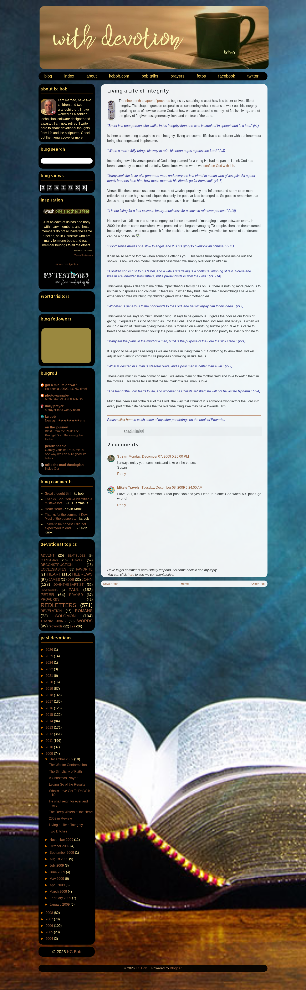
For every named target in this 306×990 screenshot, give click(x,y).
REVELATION (51, 611)
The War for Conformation (68, 765)
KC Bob (74, 951)
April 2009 (58, 885)
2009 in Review (60, 818)
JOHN (87, 579)
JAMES (54, 579)
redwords (55, 626)
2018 (50, 695)
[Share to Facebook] (138, 431)
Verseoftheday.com (83, 255)
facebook (226, 76)
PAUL (74, 589)
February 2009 (61, 898)
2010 (50, 747)
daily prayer (54, 406)
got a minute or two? (61, 385)
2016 (50, 708)
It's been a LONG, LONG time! (66, 388)
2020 (50, 682)
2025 (50, 656)
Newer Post (110, 583)
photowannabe (57, 395)
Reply (121, 474)
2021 (50, 675)
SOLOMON (65, 616)
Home (185, 583)
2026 (50, 649)
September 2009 (62, 852)
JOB (71, 579)
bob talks (150, 76)
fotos (201, 76)
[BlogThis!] (130, 431)
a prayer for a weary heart (62, 410)
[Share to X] (134, 431)
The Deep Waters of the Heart (71, 812)
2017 (50, 701)
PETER (47, 594)
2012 (50, 734)
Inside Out (52, 468)
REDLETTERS (58, 605)
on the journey (56, 427)
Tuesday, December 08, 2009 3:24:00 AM (172, 487)
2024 (50, 662)
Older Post (258, 583)
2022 (50, 669)
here (131, 574)
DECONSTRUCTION (57, 565)
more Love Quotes (67, 264)
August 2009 (59, 859)
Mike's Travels (128, 487)
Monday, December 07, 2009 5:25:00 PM (159, 456)
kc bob (50, 416)
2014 (50, 721)
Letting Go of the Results (67, 784)
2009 (50, 753)
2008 (50, 913)
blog (48, 76)
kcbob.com (119, 76)
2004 (50, 938)
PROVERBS (50, 599)
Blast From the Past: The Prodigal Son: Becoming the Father (64, 435)
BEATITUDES (76, 555)
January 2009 (60, 904)
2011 (49, 740)
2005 (50, 932)
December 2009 (62, 759)
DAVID (77, 560)
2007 (50, 919)
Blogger (175, 968)
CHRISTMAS (49, 560)
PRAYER (76, 595)
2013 (50, 727)
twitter (253, 76)
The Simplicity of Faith (65, 771)
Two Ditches (58, 831)
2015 (50, 714)
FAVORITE (84, 569)
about (91, 76)
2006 (50, 925)
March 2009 (59, 891)
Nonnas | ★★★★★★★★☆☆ (65, 420)
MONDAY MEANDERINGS (64, 399)
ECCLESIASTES (53, 569)
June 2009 (58, 872)
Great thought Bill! (58, 493)
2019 (50, 688)
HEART (54, 574)
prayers (177, 76)
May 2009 (57, 878)
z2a (72, 626)
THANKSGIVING (53, 621)
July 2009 (57, 865)
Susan (122, 456)
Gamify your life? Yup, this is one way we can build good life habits (65, 454)
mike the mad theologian (64, 465)
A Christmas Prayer (63, 778)
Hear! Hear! (53, 509)
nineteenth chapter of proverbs (147, 101)
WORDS (85, 621)
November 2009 (62, 839)
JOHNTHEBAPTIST (68, 584)
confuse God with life (218, 166)
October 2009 (60, 846)
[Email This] (126, 431)
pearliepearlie (55, 446)
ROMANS (84, 610)
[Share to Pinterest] (141, 431)
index (69, 76)
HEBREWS (82, 574)
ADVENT (48, 555)
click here (125, 420)
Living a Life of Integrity (66, 825)
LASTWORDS (49, 590)
